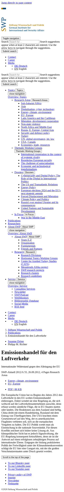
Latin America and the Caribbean (38, 118)
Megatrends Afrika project (34, 267)
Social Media (21, 303)
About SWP (20, 236)
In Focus (18, 214)
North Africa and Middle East (36, 127)
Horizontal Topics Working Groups (39, 258)
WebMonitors (21, 297)
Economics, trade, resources (35, 144)
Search (5, 41)
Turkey (24, 136)
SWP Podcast (21, 294)
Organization (27, 242)
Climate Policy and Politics (35, 199)
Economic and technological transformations (35, 168)
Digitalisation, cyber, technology (37, 109)
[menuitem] (35, 474)
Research (19, 252)
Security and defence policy (35, 133)
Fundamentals (28, 245)
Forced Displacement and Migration (39, 196)
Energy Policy (28, 187)
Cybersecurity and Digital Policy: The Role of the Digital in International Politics (40, 178)
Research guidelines (31, 276)
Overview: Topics (17, 96)
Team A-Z (26, 239)
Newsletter (20, 291)
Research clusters (30, 273)
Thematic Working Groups (28, 147)
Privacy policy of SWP (20, 474)
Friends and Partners (31, 248)
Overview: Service (17, 286)
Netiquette (13, 483)
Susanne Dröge (16, 341)
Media (11, 63)
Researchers (14, 223)
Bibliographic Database (26, 300)
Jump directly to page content (16, 2)
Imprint (11, 477)
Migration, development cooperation (40, 121)
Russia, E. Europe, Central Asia (37, 130)
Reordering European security (36, 160)
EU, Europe (27, 115)
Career (11, 60)
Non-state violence (30, 124)
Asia (23, 106)
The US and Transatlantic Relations (39, 184)
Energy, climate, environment (36, 112)
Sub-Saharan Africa (31, 103)
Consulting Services (24, 288)
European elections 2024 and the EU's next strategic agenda (41, 192)
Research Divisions (31, 255)
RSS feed (19, 306)
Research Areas (22, 100)
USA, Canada (28, 142)
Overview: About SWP (20, 233)
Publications (14, 220)
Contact (12, 57)
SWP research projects (32, 270)
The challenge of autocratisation (37, 163)
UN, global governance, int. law (37, 139)
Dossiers (18, 172)
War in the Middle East (33, 217)
